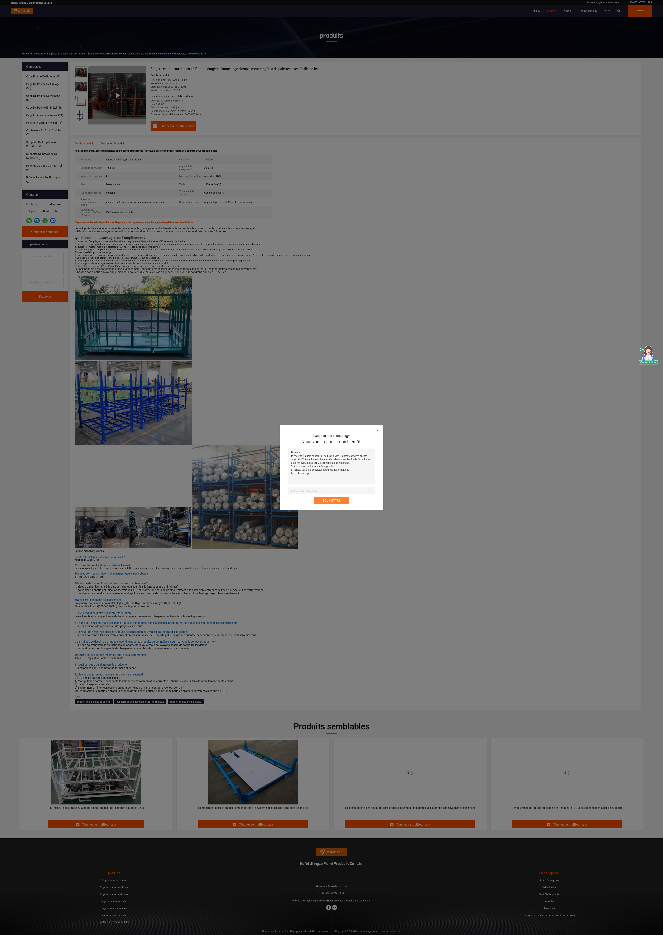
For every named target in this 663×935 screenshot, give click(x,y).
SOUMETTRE (331, 500)
